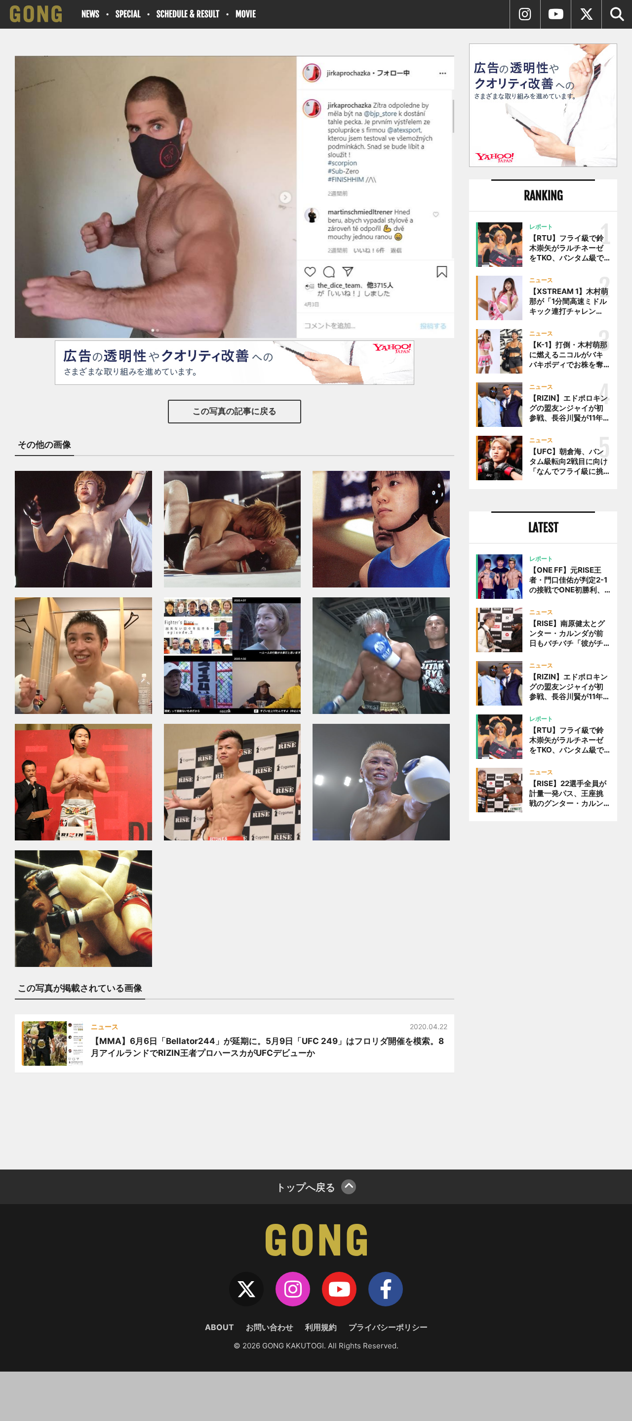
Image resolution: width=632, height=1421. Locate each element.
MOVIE (246, 14)
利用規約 (321, 1327)
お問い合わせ (269, 1327)
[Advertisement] (543, 991)
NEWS (90, 14)
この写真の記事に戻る (234, 411)
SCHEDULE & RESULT (188, 14)
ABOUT (219, 1327)
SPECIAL (128, 14)
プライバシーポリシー (388, 1327)
